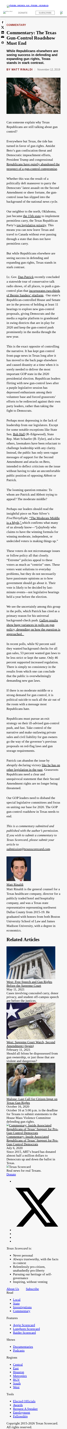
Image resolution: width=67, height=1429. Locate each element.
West (16, 1387)
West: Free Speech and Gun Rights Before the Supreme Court (29, 983)
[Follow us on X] (36, 1230)
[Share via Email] (2, 37)
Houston (18, 1372)
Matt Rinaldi (22, 69)
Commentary (16, 25)
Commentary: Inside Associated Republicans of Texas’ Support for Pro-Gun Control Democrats (32, 1140)
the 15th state (32, 216)
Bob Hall (19, 434)
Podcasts (19, 1350)
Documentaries (23, 1346)
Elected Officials (24, 1401)
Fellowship (20, 1416)
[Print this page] (2, 42)
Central (18, 1364)
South (17, 1383)
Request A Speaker (25, 1408)
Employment (21, 1412)
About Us (13, 1289)
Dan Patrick (26, 277)
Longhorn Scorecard (26, 1329)
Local (16, 1299)
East (16, 1368)
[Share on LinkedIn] (2, 32)
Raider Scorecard (24, 1332)
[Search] (62, 13)
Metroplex (20, 1376)
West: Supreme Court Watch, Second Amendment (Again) (31, 1044)
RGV (16, 1379)
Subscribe (45, 12)
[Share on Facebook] (2, 22)
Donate (22, 12)
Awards (18, 1405)
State (16, 1303)
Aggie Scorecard (24, 1325)
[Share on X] (2, 27)
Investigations (22, 1307)
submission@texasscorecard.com (28, 849)
